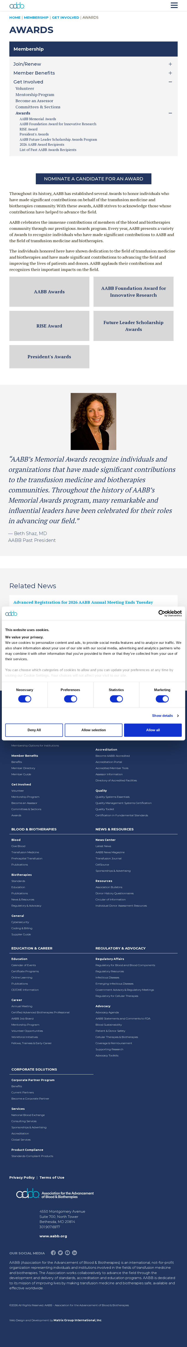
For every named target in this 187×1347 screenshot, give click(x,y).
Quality (101, 790)
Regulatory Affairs (110, 959)
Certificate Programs (25, 971)
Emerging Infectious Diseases (114, 983)
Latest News (103, 846)
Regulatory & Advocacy (26, 905)
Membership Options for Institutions (35, 745)
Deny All (34, 730)
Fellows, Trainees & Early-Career (31, 1043)
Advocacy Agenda (107, 1012)
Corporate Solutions (34, 1069)
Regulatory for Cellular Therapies (117, 996)
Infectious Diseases (107, 977)
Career (16, 1000)
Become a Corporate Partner (30, 1098)
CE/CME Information (25, 989)
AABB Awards (49, 292)
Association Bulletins (109, 887)
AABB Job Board (22, 1018)
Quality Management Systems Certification (124, 803)
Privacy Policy (22, 1177)
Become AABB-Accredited (113, 755)
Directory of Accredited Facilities (116, 780)
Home (15, 17)
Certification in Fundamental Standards (122, 815)
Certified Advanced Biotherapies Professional (40, 1012)
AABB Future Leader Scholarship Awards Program (58, 139)
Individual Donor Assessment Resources (121, 905)
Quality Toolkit (105, 809)
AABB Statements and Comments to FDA (123, 1018)
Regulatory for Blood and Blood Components (125, 965)
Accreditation (106, 749)
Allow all (153, 730)
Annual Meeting (21, 1006)
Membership (36, 17)
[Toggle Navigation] (174, 4)
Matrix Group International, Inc (77, 1320)
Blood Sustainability (109, 1024)
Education (18, 887)
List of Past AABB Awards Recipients (48, 149)
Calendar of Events (23, 965)
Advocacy (103, 1006)
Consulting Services (23, 1121)
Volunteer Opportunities (27, 1030)
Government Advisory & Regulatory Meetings (125, 989)
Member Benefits (24, 755)
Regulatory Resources (110, 971)
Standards (18, 881)
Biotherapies (21, 874)
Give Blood (18, 846)
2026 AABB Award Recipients (42, 144)
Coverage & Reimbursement (114, 1043)
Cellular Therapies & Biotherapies (117, 1037)
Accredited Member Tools (112, 768)
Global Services (21, 1139)
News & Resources (22, 899)
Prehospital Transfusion (26, 858)
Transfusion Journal (109, 858)
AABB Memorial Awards (38, 119)
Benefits (16, 762)
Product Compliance (27, 1150)
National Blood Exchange (28, 1115)
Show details (162, 716)
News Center (106, 840)
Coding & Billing (21, 928)
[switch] (70, 698)
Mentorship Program (35, 94)
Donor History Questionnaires (115, 893)
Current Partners (22, 1092)
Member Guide (21, 774)
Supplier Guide (21, 934)
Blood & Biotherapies (34, 829)
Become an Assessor (34, 100)
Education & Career (31, 948)
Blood (16, 840)
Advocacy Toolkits (107, 1055)
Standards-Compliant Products (32, 1156)
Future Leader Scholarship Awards (134, 325)
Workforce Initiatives (24, 1037)
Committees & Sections (38, 106)
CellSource (102, 864)
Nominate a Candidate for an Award (93, 179)
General (17, 916)
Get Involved (65, 17)
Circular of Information (111, 899)
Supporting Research (109, 1049)
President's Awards (34, 134)
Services (18, 1108)
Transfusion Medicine (25, 852)
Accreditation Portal (109, 762)
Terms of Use (51, 1177)
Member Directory (23, 768)
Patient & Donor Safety (110, 1030)
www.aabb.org (53, 1236)
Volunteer (25, 88)
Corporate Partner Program (33, 1080)
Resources (104, 881)
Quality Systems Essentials (113, 796)
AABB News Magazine (110, 852)
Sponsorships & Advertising (113, 870)
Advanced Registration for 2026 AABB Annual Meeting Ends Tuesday (83, 602)
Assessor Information (109, 774)
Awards (16, 815)
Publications (19, 864)
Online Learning (21, 977)
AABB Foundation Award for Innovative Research (58, 124)
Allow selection (93, 730)
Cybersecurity (20, 922)
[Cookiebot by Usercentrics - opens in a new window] (162, 613)
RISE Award (28, 129)
